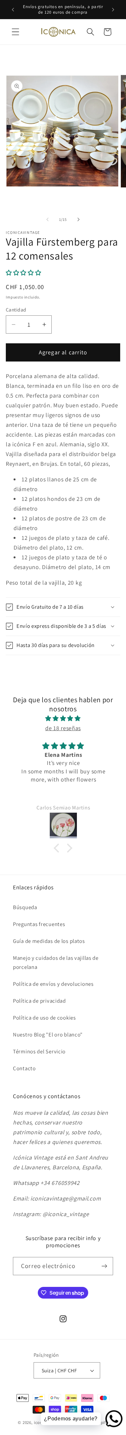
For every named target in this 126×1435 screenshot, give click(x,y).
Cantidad (16, 309)
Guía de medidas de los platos (49, 941)
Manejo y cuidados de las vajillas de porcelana (56, 962)
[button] (15, 32)
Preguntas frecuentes (39, 924)
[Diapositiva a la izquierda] (47, 219)
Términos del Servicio (39, 1051)
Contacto (24, 1068)
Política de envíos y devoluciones (53, 983)
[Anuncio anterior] (13, 9)
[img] (63, 718)
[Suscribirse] (104, 1266)
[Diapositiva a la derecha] (78, 219)
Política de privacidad (39, 1000)
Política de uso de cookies (44, 1017)
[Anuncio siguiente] (113, 9)
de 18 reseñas (63, 728)
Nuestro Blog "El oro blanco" (48, 1034)
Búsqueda (25, 907)
